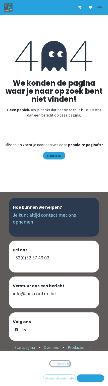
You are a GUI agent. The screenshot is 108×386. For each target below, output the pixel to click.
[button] (90, 378)
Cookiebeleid (60, 363)
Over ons (51, 347)
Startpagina (54, 155)
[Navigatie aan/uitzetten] (99, 7)
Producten (76, 347)
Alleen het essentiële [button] (59, 378)
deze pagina (70, 115)
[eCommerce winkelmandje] (79, 7)
